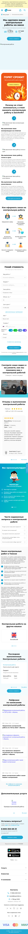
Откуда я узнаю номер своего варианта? (11, 526)
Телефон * (6, 323)
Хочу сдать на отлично (14, 198)
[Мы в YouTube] (15, 916)
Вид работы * (7, 274)
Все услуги (24, 813)
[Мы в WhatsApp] (17, 908)
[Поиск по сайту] (24, 10)
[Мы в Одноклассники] (12, 916)
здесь (6, 825)
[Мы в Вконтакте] (10, 908)
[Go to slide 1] (11, 459)
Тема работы (6, 289)
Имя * (4, 315)
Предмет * (6, 282)
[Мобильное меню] (2, 10)
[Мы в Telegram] (7, 908)
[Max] (25, 330)
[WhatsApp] (15, 330)
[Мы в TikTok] (19, 916)
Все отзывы (24, 459)
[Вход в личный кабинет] (20, 10)
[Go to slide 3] (13, 459)
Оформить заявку (12, 837)
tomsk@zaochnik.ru (15, 896)
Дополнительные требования (14, 312)
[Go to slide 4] (15, 459)
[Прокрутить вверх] (2, 932)
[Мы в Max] (20, 908)
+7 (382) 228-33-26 (15, 893)
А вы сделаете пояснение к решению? (11, 533)
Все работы (24, 687)
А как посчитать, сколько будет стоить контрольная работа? (11, 538)
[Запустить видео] (14, 387)
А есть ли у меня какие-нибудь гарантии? (11, 542)
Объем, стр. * (7, 297)
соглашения (14, 353)
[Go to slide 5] (16, 459)
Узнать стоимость (14, 38)
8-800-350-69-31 (9, 829)
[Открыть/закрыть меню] (2, 14)
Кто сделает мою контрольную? (9, 530)
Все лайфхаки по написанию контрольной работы (14, 784)
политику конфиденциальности (17, 352)
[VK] (20, 330)
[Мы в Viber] (14, 908)
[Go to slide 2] (12, 459)
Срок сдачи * (6, 304)
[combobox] (14, 277)
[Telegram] (11, 330)
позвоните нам (15, 825)
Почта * (5, 334)
